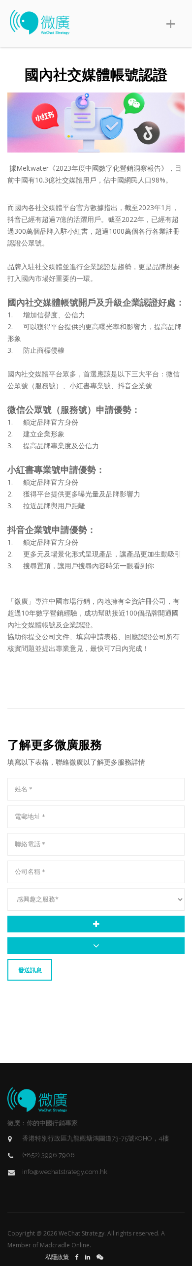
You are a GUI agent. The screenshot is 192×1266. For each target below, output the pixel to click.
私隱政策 (57, 1257)
